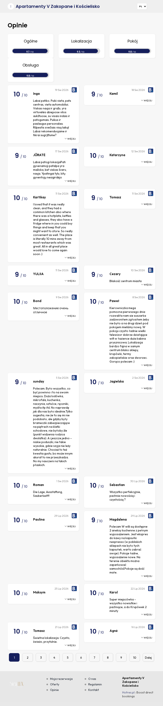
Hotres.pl (128, 692)
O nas (92, 679)
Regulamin (95, 684)
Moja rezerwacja (61, 679)
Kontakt (93, 690)
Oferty (54, 684)
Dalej (148, 657)
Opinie (54, 690)
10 (134, 657)
